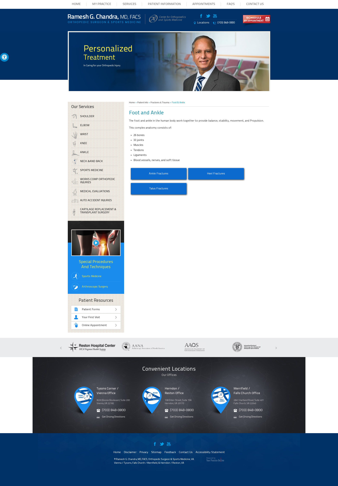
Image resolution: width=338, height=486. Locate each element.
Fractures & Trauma (160, 102)
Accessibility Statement (210, 452)
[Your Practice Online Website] (215, 461)
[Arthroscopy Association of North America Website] (143, 351)
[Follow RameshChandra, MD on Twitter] (208, 16)
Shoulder (87, 116)
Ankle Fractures (158, 173)
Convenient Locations (169, 371)
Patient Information (164, 4)
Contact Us (255, 4)
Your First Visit (91, 317)
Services (129, 4)
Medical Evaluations (95, 191)
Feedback (170, 452)
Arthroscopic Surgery (95, 286)
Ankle (84, 152)
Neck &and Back (91, 161)
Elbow (84, 125)
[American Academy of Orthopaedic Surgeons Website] (194, 351)
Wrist (84, 134)
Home (76, 4)
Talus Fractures (158, 188)
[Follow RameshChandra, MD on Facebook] (202, 16)
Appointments (203, 4)
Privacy (143, 452)
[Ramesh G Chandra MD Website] (104, 22)
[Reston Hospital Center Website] (91, 351)
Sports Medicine (91, 170)
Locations (203, 22)
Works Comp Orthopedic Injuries (97, 181)
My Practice (101, 4)
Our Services (82, 107)
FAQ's (231, 4)
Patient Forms (91, 309)
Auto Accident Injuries (96, 200)
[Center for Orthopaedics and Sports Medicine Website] (167, 21)
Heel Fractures (216, 173)
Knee (83, 143)
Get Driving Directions (113, 417)
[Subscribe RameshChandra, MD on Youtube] (214, 16)
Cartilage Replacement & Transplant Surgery (98, 211)
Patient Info (142, 102)
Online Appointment (94, 325)
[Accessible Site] (4, 57)
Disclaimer (130, 452)
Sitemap (156, 452)
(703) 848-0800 (226, 22)
